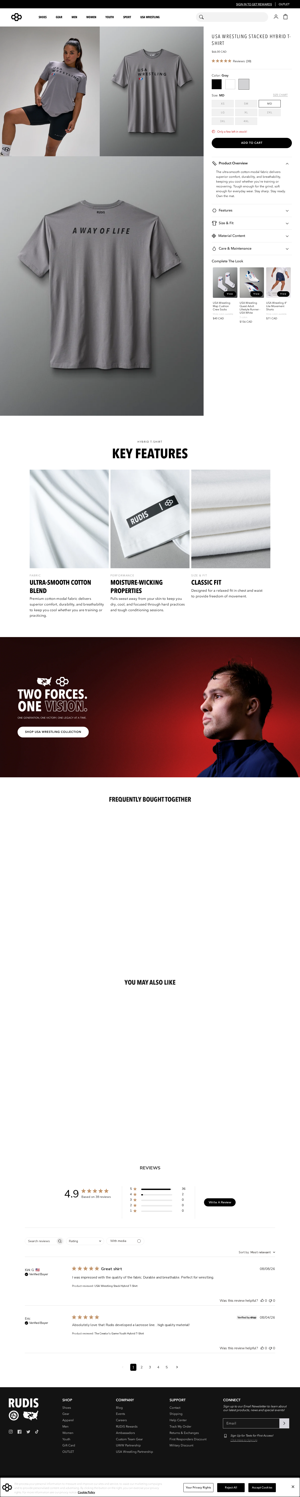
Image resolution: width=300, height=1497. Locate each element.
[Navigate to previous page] (123, 1367)
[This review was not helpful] (270, 1300)
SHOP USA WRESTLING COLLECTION (53, 732)
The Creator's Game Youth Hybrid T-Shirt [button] (119, 1333)
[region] (150, 547)
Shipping (176, 1414)
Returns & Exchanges (184, 1433)
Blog (119, 1408)
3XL (227, 121)
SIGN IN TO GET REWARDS (254, 4)
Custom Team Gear (129, 1439)
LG (227, 112)
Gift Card (68, 1445)
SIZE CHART (280, 95)
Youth (66, 1439)
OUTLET (284, 4)
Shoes (66, 1408)
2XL (274, 112)
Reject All (231, 1487)
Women (67, 1433)
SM (250, 103)
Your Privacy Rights (198, 1487)
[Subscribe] (284, 1423)
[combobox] (232, 17)
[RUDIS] (22, 17)
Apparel (68, 1420)
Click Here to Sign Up (243, 1440)
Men (65, 1426)
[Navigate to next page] (177, 1367)
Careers (121, 1420)
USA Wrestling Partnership (134, 1452)
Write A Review (220, 1202)
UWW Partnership (128, 1445)
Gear (65, 1414)
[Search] (204, 17)
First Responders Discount (188, 1439)
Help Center (178, 1420)
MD (269, 103)
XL (250, 112)
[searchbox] (40, 1241)
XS (227, 103)
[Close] (293, 1487)
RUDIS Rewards (126, 1426)
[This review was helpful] (262, 1300)
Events (120, 1414)
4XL (250, 121)
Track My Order (180, 1426)
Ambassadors (125, 1433)
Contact (175, 1408)
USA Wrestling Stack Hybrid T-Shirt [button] (115, 1286)
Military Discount (181, 1445)
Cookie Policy (86, 1492)
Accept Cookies (262, 1487)
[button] (43, 17)
